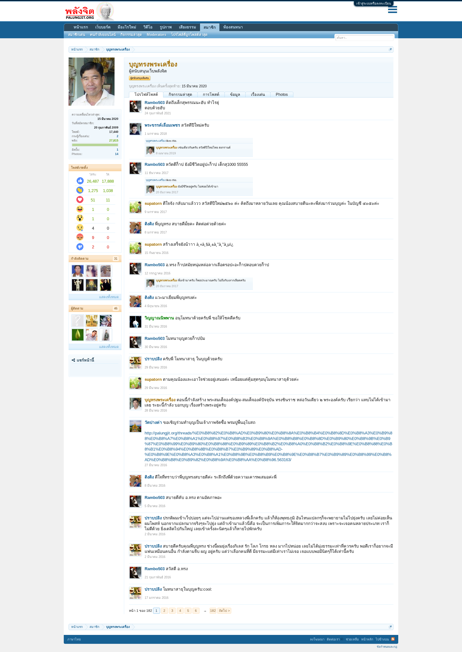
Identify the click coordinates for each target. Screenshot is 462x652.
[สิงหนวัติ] (77, 284)
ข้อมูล (235, 94)
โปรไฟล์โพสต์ (146, 94)
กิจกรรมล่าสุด (180, 94)
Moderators (156, 35)
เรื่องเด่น (258, 94)
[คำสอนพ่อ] (91, 320)
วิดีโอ (148, 27)
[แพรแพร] (91, 271)
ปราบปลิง (153, 358)
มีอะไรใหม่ (127, 27)
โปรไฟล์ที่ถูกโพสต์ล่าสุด (189, 35)
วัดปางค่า (153, 422)
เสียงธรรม (187, 27)
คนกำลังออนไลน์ (103, 35)
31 (115, 258)
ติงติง (149, 223)
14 (116, 154)
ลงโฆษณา (317, 639)
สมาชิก (210, 27)
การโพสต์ (211, 94)
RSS (393, 639)
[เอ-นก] (91, 284)
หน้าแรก (81, 27)
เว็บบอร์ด (102, 27)
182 (213, 611)
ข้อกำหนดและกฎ (387, 646)
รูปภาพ (166, 27)
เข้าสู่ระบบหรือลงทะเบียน (373, 3)
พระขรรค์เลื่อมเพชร (162, 125)
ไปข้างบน (382, 639)
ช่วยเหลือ (352, 639)
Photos (282, 94)
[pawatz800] (105, 334)
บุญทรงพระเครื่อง (156, 140)
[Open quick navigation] (390, 49)
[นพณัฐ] (91, 334)
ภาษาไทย (74, 639)
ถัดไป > (224, 611)
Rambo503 (155, 102)
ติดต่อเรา (333, 639)
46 (115, 308)
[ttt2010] (105, 271)
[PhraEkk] (77, 271)
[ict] (77, 320)
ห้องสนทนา (233, 27)
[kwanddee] (105, 284)
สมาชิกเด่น (76, 35)
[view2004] (105, 320)
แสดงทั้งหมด (109, 297)
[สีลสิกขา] (77, 334)
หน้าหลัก (367, 639)
